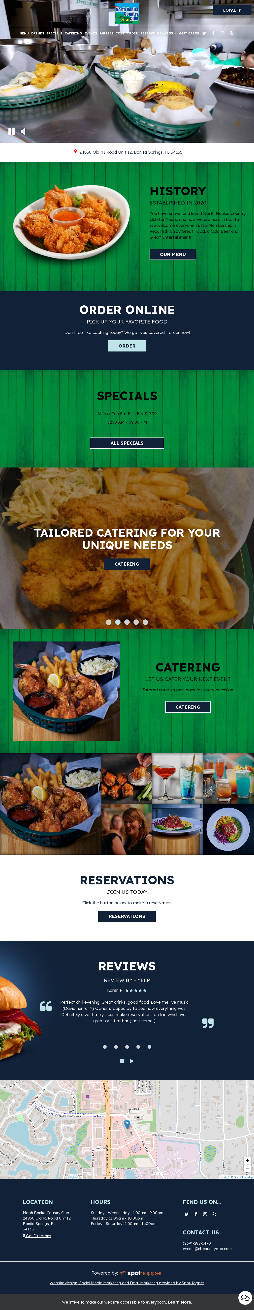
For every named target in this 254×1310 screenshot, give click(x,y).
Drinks (37, 33)
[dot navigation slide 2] (116, 1047)
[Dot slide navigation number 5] (145, 622)
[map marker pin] (75, 151)
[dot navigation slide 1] (105, 1047)
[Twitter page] (204, 33)
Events (90, 33)
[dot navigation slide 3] (127, 1047)
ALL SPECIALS (127, 443)
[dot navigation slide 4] (138, 1047)
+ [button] (247, 1161)
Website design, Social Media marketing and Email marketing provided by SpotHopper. (127, 1283)
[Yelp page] (232, 33)
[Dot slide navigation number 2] (118, 622)
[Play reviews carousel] (132, 1061)
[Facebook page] (213, 33)
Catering (73, 33)
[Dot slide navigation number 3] (127, 622)
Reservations (127, 558)
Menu (24, 33)
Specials (54, 33)
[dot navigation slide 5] (149, 1047)
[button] (11, 132)
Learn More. (180, 1302)
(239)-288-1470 (197, 1243)
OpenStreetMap (243, 1177)
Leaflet (225, 1177)
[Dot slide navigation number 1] (108, 622)
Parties (106, 33)
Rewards (165, 33)
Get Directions (38, 1235)
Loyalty (232, 10)
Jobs (120, 33)
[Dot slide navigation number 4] (136, 622)
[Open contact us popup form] (245, 1298)
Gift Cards (189, 33)
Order (132, 33)
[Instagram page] (222, 33)
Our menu (168, 254)
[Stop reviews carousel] (122, 1061)
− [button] (247, 1168)
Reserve (147, 33)
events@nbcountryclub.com (207, 1248)
